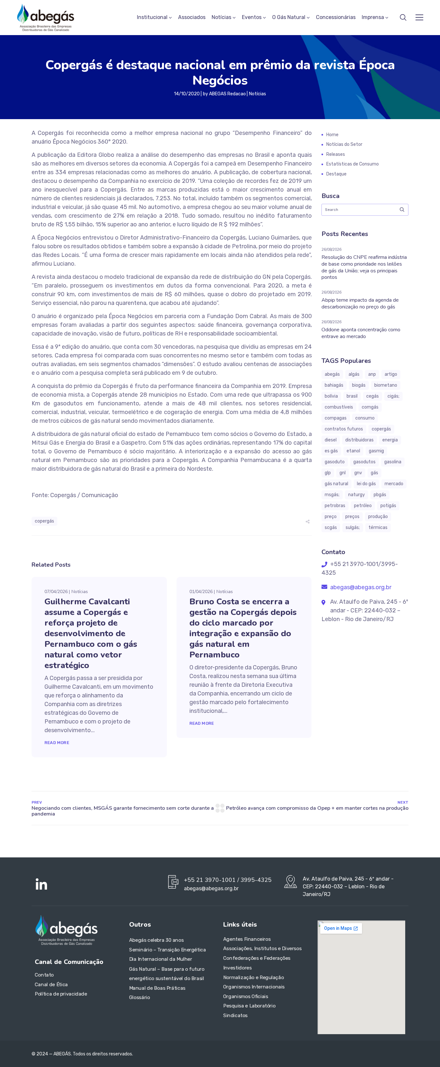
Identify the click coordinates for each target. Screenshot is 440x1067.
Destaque (336, 174)
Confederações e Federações (257, 958)
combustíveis (339, 407)
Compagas (336, 418)
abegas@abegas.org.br (360, 587)
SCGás (331, 527)
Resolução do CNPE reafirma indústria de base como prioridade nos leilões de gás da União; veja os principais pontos (364, 267)
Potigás (388, 505)
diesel (331, 440)
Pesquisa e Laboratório (249, 1006)
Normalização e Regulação (253, 977)
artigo (391, 374)
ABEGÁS (332, 374)
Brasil (352, 396)
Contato (44, 975)
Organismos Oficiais (245, 996)
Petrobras (335, 505)
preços (352, 516)
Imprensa (373, 17)
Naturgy (356, 494)
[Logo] (45, 17)
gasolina (392, 462)
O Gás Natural (288, 17)
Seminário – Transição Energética (167, 950)
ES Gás (331, 451)
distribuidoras (359, 440)
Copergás (44, 521)
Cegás (372, 396)
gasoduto (335, 462)
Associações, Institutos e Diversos (262, 949)
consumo (365, 418)
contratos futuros (344, 429)
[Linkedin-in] (41, 884)
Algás (354, 374)
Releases (335, 154)
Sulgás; (353, 527)
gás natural (336, 483)
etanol (353, 451)
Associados (192, 17)
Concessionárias (336, 17)
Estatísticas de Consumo (352, 164)
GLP (328, 473)
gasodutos (364, 462)
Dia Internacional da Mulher (160, 959)
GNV (358, 473)
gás (374, 473)
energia (390, 440)
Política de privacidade (61, 994)
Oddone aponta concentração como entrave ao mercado (360, 333)
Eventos (252, 17)
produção (378, 516)
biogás (359, 385)
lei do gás (366, 483)
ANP (372, 374)
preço (331, 516)
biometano (385, 385)
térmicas (377, 527)
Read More (56, 742)
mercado (394, 483)
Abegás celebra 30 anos (156, 940)
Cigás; (393, 396)
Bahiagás (334, 385)
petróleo (363, 505)
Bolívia (331, 396)
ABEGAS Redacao (227, 94)
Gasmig (376, 451)
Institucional (152, 17)
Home (332, 134)
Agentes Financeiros (247, 939)
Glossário (139, 997)
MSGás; (332, 494)
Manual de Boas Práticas (157, 988)
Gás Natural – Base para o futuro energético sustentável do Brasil (167, 973)
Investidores (237, 968)
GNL (343, 473)
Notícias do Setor (344, 144)
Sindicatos (235, 1015)
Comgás (370, 407)
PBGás (380, 494)
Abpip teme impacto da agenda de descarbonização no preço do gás (360, 303)
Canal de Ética (51, 984)
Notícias (221, 17)
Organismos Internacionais (254, 987)
